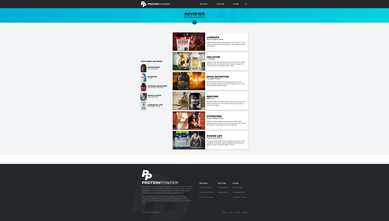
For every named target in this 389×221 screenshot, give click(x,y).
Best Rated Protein (206, 192)
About (224, 212)
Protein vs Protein (206, 197)
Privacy (237, 212)
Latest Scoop (223, 192)
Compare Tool (223, 187)
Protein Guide (237, 187)
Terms (230, 212)
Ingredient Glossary (239, 197)
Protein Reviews (205, 187)
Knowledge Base (238, 192)
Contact (244, 212)
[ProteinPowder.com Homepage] (155, 4)
